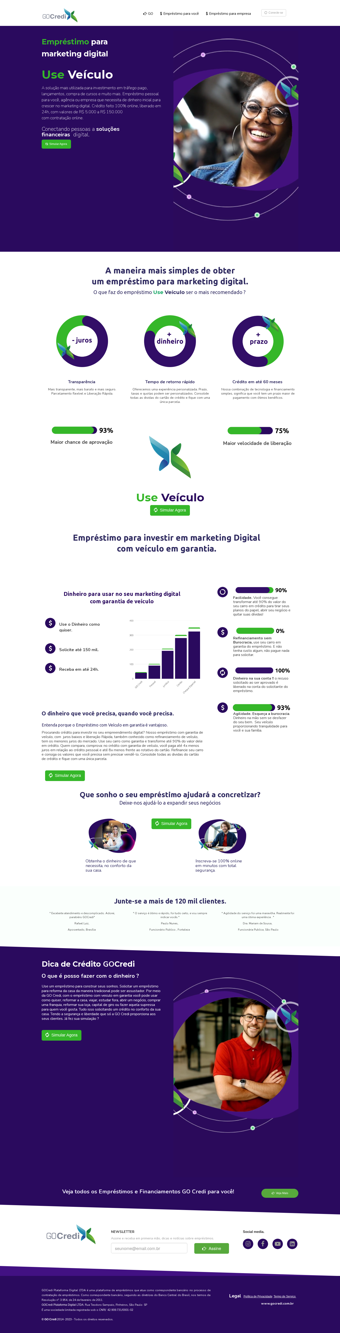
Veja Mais (281, 1193)
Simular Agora (57, 144)
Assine (213, 1248)
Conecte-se (275, 12)
